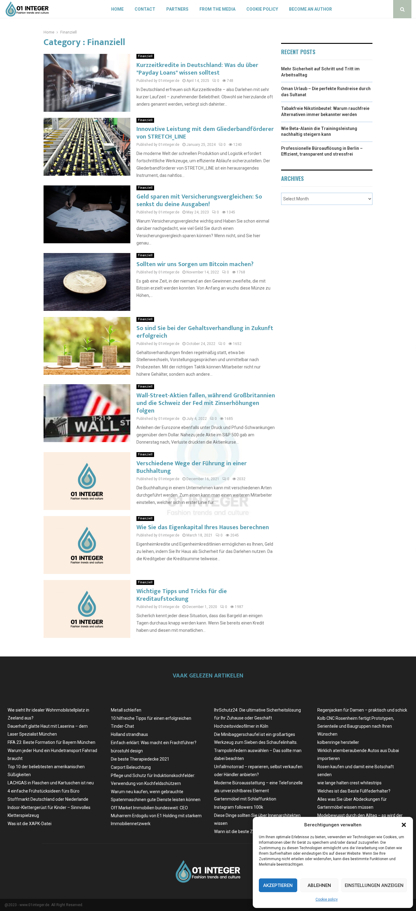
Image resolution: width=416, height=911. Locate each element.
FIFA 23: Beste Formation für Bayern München (51, 742)
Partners (177, 9)
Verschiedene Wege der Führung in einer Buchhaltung (191, 467)
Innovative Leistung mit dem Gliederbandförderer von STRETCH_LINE (205, 133)
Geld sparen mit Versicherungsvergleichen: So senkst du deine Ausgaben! (199, 200)
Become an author (310, 9)
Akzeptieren (278, 885)
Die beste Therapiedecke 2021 (140, 759)
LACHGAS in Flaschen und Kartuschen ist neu (51, 782)
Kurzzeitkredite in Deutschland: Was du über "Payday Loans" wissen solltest (197, 69)
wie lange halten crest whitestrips (349, 782)
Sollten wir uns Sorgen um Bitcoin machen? (194, 264)
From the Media (217, 9)
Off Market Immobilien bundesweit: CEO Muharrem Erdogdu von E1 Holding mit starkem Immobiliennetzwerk (156, 815)
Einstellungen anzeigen (374, 885)
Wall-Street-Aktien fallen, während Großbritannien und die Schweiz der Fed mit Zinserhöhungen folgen (205, 403)
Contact (145, 9)
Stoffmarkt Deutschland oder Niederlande (48, 799)
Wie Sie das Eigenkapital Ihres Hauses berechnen (202, 527)
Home (117, 9)
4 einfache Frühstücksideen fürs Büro (43, 791)
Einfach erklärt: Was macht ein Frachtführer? (153, 742)
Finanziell (145, 56)
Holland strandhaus (129, 734)
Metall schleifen (126, 710)
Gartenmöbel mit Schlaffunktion (245, 799)
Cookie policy (327, 899)
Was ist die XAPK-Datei (29, 823)
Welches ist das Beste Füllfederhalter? (353, 791)
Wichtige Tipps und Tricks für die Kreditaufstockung (181, 595)
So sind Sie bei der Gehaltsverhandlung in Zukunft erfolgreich (204, 332)
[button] (404, 825)
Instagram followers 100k (238, 807)
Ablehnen (319, 885)
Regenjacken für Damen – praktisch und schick (362, 710)
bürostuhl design (127, 750)
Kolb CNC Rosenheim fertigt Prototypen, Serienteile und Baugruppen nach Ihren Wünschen (355, 726)
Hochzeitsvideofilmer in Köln (241, 726)
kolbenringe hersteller (338, 742)
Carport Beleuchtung (131, 767)
